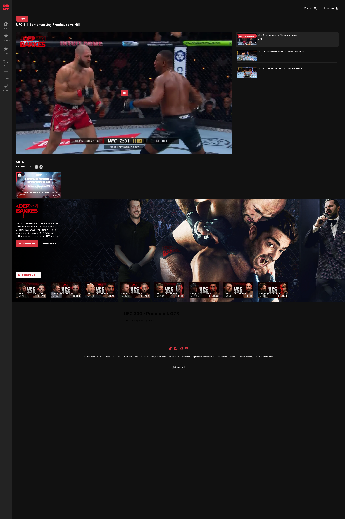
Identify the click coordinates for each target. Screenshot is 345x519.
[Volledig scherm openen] (228, 149)
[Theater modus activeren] (222, 149)
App (136, 357)
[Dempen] (214, 149)
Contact (145, 357)
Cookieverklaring (246, 357)
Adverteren (109, 357)
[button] (124, 93)
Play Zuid (128, 357)
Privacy (233, 357)
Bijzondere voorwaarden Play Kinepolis (210, 357)
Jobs (119, 357)
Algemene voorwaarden (179, 357)
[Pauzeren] (124, 149)
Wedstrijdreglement (93, 357)
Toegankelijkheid (158, 357)
